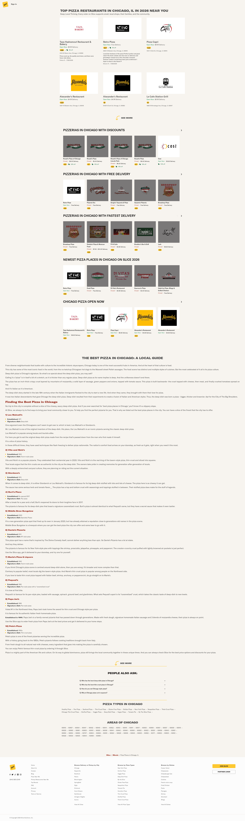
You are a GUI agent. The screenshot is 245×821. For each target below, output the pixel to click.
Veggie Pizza (121, 774)
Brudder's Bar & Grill (141, 244)
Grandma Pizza (122, 791)
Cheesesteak (165, 777)
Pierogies (164, 791)
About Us (34, 768)
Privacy (33, 791)
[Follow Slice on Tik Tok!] (15, 775)
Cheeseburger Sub (166, 774)
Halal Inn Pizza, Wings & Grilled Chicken (166, 289)
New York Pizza (122, 768)
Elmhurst (77, 788)
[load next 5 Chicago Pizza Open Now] (181, 302)
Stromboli (164, 797)
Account (33, 788)
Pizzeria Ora (91, 203)
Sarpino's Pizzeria (140, 203)
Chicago (76, 768)
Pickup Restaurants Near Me (40, 779)
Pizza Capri (114, 330)
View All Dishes (165, 804)
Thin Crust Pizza (123, 794)
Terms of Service (36, 794)
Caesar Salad (165, 768)
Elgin (75, 785)
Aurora (76, 800)
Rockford (77, 774)
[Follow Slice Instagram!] (21, 775)
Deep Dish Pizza (122, 777)
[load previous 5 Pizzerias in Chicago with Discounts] (177, 130)
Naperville (77, 771)
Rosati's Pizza (91, 159)
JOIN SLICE (224, 766)
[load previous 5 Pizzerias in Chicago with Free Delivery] (177, 174)
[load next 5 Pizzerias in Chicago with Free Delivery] (181, 174)
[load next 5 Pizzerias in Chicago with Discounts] (181, 130)
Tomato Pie (121, 788)
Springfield (77, 782)
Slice (108, 755)
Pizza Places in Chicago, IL (129, 755)
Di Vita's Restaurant (118, 288)
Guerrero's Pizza (140, 288)
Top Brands (34, 782)
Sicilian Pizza (122, 771)
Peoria (76, 777)
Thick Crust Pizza (123, 800)
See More (127, 118)
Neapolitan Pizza (123, 785)
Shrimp (163, 794)
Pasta (163, 788)
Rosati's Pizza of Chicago (72, 159)
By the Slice (121, 779)
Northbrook (77, 794)
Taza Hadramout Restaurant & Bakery (73, 331)
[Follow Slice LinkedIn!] (18, 775)
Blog (32, 774)
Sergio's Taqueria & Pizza (119, 203)
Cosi (159, 159)
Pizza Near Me (35, 777)
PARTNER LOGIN (224, 772)
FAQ (32, 785)
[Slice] (5, 4)
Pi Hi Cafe (114, 244)
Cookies (163, 779)
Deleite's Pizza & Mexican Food (96, 245)
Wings (163, 800)
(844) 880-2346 (15, 780)
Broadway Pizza (163, 203)
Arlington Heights (79, 797)
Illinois (115, 755)
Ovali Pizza (90, 288)
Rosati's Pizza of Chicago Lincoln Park (119, 160)
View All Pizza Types (124, 804)
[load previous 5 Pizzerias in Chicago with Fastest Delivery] (177, 216)
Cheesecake (164, 771)
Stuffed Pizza (122, 797)
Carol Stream (78, 791)
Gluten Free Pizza (123, 782)
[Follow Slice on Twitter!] (12, 775)
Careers (33, 771)
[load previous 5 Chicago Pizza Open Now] (177, 302)
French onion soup (166, 782)
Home (33, 765)
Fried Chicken (165, 785)
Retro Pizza (67, 203)
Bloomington (78, 779)
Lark (159, 244)
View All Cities (78, 804)
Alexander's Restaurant (142, 330)
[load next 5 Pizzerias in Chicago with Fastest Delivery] (181, 216)
